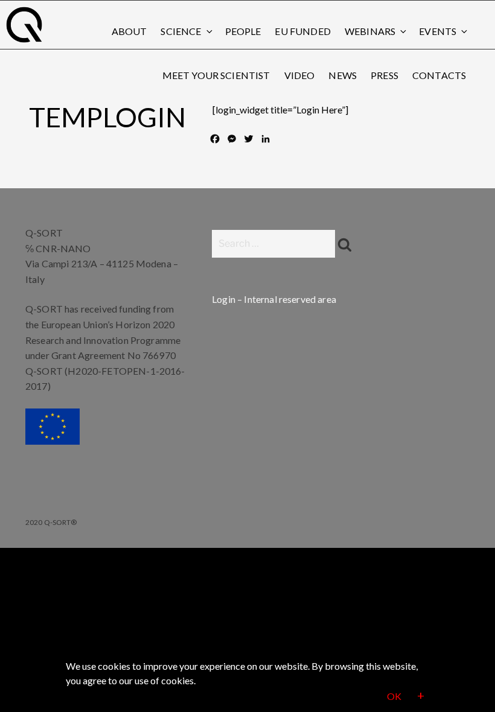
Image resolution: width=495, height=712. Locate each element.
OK (394, 696)
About (129, 31)
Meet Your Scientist (216, 75)
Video (299, 75)
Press (384, 75)
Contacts (439, 75)
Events (437, 31)
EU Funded (302, 31)
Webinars (370, 31)
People (243, 31)
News (342, 75)
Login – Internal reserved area (274, 299)
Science (181, 31)
